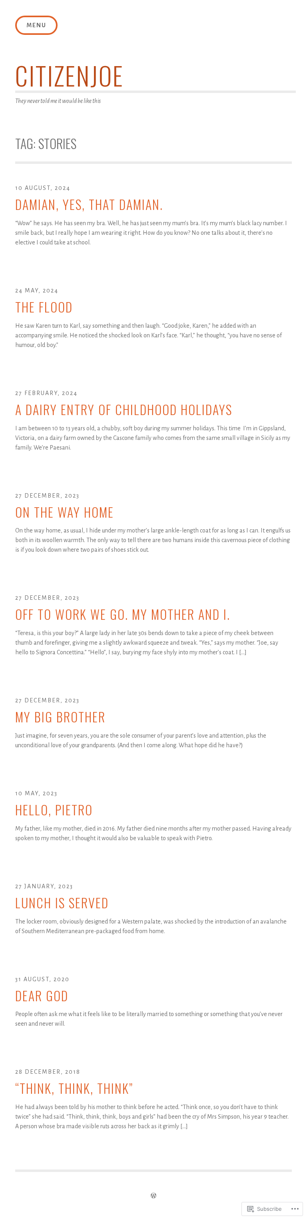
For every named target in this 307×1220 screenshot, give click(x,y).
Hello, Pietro (54, 810)
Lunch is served (62, 903)
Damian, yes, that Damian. (89, 205)
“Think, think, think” (74, 1088)
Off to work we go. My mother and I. (122, 614)
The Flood (44, 307)
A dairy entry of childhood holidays (123, 410)
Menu (36, 25)
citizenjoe (69, 75)
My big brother (60, 717)
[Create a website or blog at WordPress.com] (153, 1196)
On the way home (64, 512)
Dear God (41, 996)
